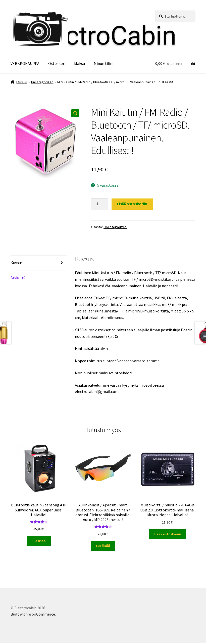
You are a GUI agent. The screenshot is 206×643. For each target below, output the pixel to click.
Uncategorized (42, 82)
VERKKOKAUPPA (25, 63)
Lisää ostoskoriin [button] (167, 534)
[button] (75, 113)
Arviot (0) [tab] (19, 277)
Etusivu (21, 82)
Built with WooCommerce (33, 614)
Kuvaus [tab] (17, 262)
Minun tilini (103, 63)
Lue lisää (39, 541)
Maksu (79, 63)
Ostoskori (56, 63)
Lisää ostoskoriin (132, 203)
